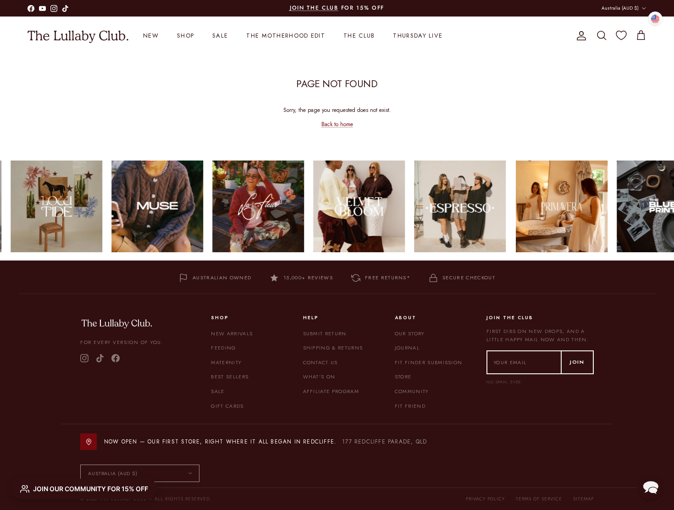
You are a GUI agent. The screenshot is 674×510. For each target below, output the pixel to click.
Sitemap (583, 498)
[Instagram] (84, 358)
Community (412, 391)
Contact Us (320, 362)
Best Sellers (230, 376)
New (151, 35)
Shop (185, 35)
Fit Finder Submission (429, 362)
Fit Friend (410, 406)
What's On (319, 376)
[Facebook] (115, 358)
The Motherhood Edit (285, 35)
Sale (220, 35)
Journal (407, 347)
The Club (359, 35)
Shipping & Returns (333, 347)
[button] (650, 486)
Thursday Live (417, 35)
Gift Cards (227, 406)
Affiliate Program (331, 391)
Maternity (226, 362)
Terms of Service (539, 498)
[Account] (579, 35)
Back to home (337, 124)
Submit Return (325, 333)
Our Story (410, 333)
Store (403, 376)
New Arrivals (232, 333)
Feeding (223, 347)
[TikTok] (100, 358)
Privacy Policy (485, 498)
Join (577, 362)
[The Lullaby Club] (78, 36)
